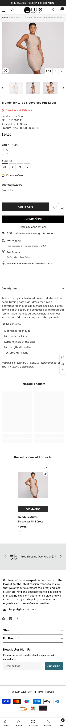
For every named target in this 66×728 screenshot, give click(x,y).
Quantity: (7, 190)
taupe (19, 533)
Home (5, 17)
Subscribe (53, 666)
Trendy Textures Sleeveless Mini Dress (30, 519)
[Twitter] (18, 618)
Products (16, 17)
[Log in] (53, 10)
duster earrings (27, 317)
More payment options (33, 227)
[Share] (61, 207)
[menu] (3, 10)
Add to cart (25, 206)
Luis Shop (18, 116)
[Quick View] (45, 473)
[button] (55, 71)
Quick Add (33, 508)
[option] (33, 48)
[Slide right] (60, 557)
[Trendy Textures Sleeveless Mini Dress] (33, 485)
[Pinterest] (3, 618)
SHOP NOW (48, 3)
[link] (17, 436)
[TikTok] (10, 618)
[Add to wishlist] (55, 207)
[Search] (13, 10)
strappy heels (51, 317)
